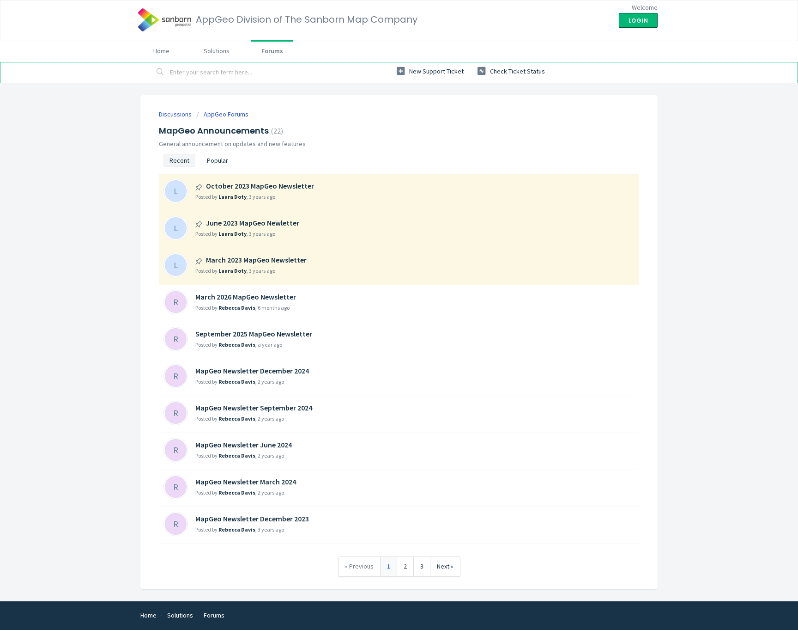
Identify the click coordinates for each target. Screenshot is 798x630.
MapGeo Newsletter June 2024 (243, 444)
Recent (179, 160)
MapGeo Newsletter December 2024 (252, 370)
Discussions (175, 114)
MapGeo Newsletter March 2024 (245, 481)
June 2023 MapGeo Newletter (252, 222)
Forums (272, 51)
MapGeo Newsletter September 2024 (253, 407)
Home (161, 51)
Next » (445, 566)
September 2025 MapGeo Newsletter (253, 333)
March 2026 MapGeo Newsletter (245, 296)
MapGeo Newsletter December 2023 (252, 518)
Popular (217, 160)
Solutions (217, 51)
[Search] (160, 72)
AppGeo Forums (226, 114)
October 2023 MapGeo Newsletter (260, 185)
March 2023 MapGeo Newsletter (256, 259)
